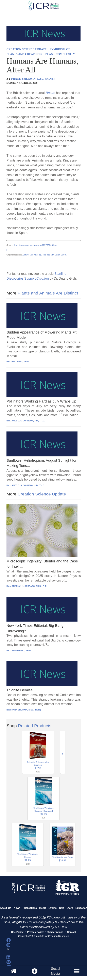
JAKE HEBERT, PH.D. (20, 650)
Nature (50, 93)
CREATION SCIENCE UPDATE (26, 49)
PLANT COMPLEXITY (60, 54)
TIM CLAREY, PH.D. (19, 361)
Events (53, 908)
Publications (30, 908)
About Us (5, 908)
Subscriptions (55, 932)
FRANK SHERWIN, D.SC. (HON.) (33, 78)
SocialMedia (55, 971)
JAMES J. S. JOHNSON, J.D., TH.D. (27, 421)
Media (42, 908)
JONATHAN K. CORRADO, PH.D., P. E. (28, 586)
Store (70, 908)
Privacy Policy (35, 932)
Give (61, 908)
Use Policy (17, 932)
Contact (71, 932)
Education (81, 908)
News (17, 908)
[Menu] (76, 971)
